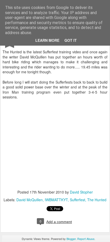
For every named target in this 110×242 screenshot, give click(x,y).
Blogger (71, 239)
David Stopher (81, 192)
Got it (70, 40)
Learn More (47, 40)
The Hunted (96, 199)
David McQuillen (29, 199)
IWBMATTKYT (56, 199)
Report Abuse (85, 239)
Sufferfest (77, 199)
